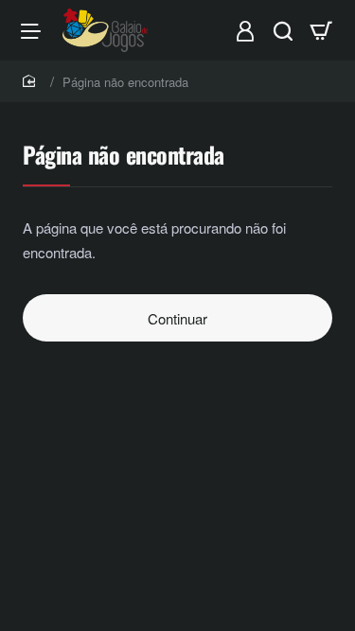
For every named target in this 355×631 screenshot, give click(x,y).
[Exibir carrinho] (321, 30)
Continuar (177, 318)
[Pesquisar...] (283, 30)
